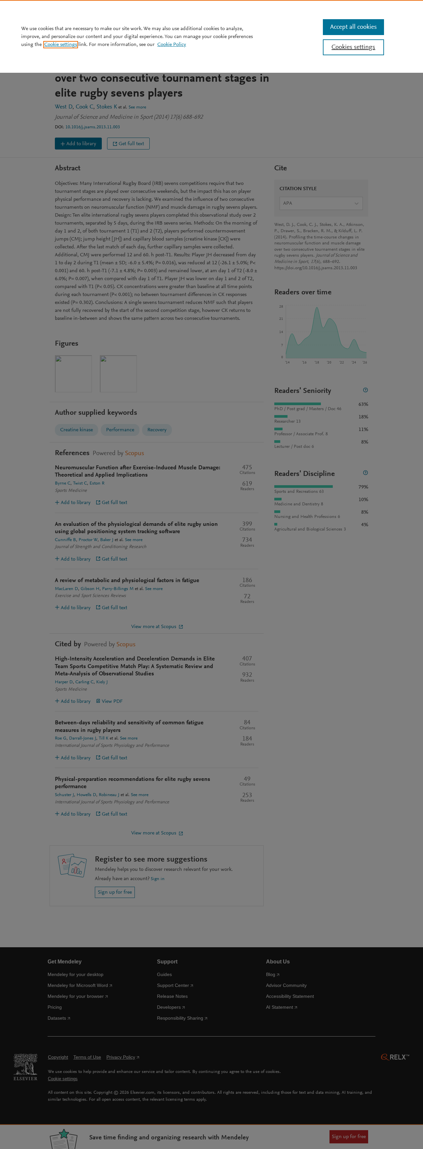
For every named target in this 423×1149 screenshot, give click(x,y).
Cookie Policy (171, 44)
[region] (211, 36)
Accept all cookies (353, 27)
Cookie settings (60, 44)
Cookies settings (353, 47)
